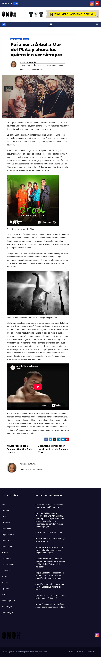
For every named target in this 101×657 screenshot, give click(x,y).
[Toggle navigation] (51, 24)
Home (71, 652)
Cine (4, 516)
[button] (97, 24)
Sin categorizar (8, 600)
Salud (4, 594)
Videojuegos (7, 612)
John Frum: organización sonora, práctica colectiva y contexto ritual (50, 587)
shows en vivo (37, 69)
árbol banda (46, 65)
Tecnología (7, 606)
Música (26, 39)
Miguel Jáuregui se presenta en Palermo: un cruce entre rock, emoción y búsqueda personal (49, 575)
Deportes (6, 522)
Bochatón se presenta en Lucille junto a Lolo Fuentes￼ (53, 449)
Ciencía (5, 510)
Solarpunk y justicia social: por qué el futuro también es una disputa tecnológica (49, 550)
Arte (4, 504)
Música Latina (57, 65)
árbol (39, 65)
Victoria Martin (29, 62)
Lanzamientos (8, 564)
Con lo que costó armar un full (48, 533)
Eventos (5, 540)
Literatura (6, 570)
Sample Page (91, 652)
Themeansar (42, 652)
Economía (6, 528)
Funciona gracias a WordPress (13, 652)
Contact (80, 652)
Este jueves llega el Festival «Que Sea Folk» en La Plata (21, 449)
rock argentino (25, 69)
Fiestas (5, 552)
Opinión (5, 588)
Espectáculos (16, 39)
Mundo (5, 576)
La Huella (6, 558)
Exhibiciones (7, 546)
